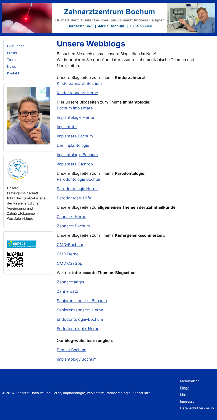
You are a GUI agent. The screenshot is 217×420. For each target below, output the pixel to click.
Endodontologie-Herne (78, 328)
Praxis (12, 53)
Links (184, 394)
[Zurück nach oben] (210, 412)
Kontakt (13, 73)
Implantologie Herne (75, 117)
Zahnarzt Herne (71, 216)
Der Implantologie (73, 145)
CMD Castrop (69, 263)
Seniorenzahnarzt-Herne (80, 310)
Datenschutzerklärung (197, 408)
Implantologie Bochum (77, 154)
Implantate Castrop (75, 164)
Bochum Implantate (75, 108)
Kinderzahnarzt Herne (77, 92)
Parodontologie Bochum (79, 179)
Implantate (67, 126)
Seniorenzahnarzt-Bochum (82, 300)
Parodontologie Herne (77, 188)
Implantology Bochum (77, 359)
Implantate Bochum (75, 136)
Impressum (189, 401)
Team (11, 59)
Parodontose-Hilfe (74, 198)
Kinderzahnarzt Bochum (79, 83)
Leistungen (15, 46)
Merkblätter (189, 381)
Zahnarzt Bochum (73, 226)
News (11, 66)
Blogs (184, 388)
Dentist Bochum (71, 349)
